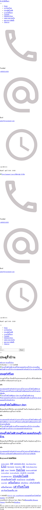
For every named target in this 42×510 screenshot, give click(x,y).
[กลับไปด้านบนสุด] (1, 504)
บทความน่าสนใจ (9, 18)
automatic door (19, 464)
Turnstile (6, 14)
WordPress (17, 502)
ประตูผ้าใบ (23, 473)
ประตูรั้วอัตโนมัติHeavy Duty (13, 404)
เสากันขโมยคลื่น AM (9, 490)
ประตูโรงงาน (21, 479)
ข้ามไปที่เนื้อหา (4, 1)
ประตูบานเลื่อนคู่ (5, 473)
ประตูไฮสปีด (30, 479)
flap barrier (10, 467)
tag (2, 470)
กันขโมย (20, 470)
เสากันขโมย (8, 8)
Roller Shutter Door (31, 467)
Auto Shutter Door (31, 464)
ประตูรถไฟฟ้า (30, 473)
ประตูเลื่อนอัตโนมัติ (19, 391)
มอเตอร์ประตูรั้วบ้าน (31, 391)
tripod (7, 470)
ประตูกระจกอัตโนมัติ (31, 470)
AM (11, 464)
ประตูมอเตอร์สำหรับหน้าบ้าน (9, 389)
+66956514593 (4, 71)
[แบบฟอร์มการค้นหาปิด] (1, 352)
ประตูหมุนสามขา (6, 476)
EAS (3, 466)
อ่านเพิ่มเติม (6, 424)
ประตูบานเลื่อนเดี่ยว (14, 473)
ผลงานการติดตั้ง (9, 20)
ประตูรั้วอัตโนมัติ (31, 389)
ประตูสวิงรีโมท (7, 374)
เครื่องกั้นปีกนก (24, 483)
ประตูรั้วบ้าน (22, 389)
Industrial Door (8, 16)
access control (5, 464)
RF (24, 466)
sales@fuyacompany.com (7, 121)
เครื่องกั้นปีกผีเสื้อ (34, 483)
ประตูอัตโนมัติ (8, 10)
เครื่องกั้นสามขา (6, 487)
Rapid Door (18, 467)
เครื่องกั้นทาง (14, 482)
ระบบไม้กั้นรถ (8, 12)
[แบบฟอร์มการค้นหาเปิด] (1, 347)
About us (6, 22)
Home (6, 6)
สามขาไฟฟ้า (4, 482)
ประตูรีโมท (15, 422)
